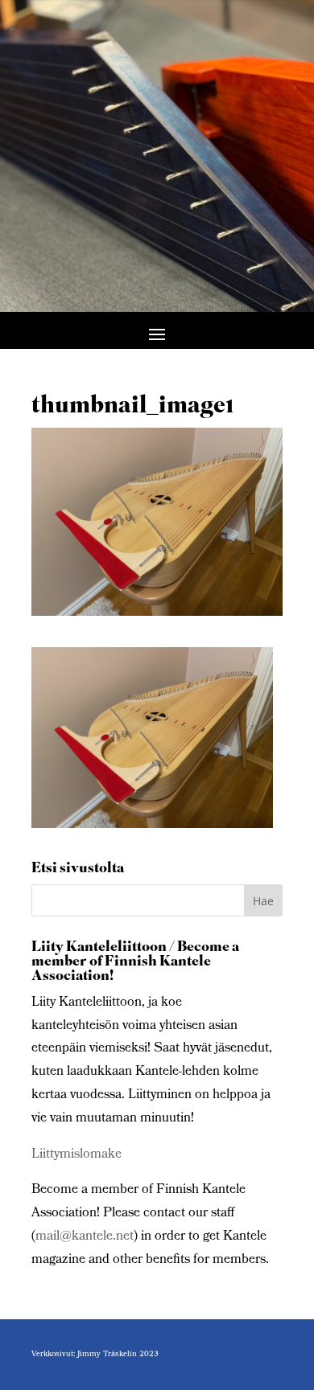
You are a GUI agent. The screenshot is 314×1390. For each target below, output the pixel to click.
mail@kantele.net (84, 1237)
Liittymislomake (76, 1155)
